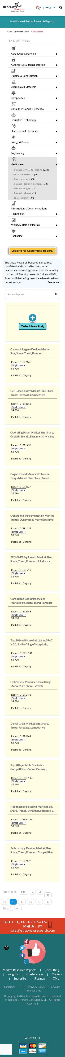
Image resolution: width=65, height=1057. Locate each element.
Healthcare (17, 164)
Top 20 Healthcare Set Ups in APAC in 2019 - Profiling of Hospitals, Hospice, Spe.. (31, 643)
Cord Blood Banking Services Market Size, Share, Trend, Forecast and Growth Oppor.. (31, 601)
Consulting (52, 970)
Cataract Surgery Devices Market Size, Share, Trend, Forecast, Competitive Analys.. (30, 352)
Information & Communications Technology (29, 211)
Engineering (17, 153)
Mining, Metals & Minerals (25, 224)
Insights (12, 974)
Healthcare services (27, 174)
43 (4, 901)
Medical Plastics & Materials (31, 184)
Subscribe (20, 978)
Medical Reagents (25, 188)
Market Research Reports (19, 970)
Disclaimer (9, 986)
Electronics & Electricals (24, 131)
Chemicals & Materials (23, 87)
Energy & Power (20, 142)
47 (39, 901)
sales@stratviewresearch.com (32, 930)
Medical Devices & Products (31, 170)
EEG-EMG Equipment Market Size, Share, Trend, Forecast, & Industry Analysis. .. (31, 559)
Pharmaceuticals (25, 179)
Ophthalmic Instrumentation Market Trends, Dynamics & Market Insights (32, 517)
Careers (57, 974)
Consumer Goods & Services (27, 109)
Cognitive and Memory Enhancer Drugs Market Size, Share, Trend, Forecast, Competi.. (29, 476)
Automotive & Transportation (28, 64)
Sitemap (39, 978)
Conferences (35, 974)
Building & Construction (24, 75)
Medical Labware (25, 193)
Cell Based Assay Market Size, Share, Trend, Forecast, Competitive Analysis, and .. (32, 393)
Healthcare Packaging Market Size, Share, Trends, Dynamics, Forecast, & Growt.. (32, 809)
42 (48, 895)
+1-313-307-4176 (33, 922)
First (23, 891)
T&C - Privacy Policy (33, 986)
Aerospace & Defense (23, 53)
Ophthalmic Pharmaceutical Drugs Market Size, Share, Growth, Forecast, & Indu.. (30, 684)
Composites (18, 98)
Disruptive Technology (23, 120)
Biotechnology (24, 198)
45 (21, 901)
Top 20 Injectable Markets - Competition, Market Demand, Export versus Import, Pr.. (28, 767)
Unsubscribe (34, 990)
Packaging (17, 236)
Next (5, 908)
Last (16, 908)
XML (56, 978)
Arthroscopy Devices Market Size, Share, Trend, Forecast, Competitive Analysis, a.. (31, 851)
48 (47, 901)
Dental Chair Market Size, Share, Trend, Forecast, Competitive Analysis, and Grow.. (29, 726)
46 (30, 901)
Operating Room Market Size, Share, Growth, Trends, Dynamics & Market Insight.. (32, 435)
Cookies (55, 986)
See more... (54, 282)
